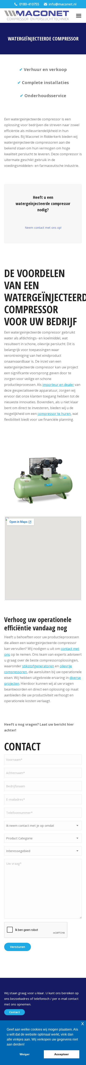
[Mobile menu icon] (78, 16)
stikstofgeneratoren (38, 666)
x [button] (82, 1023)
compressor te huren (54, 413)
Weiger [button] (24, 1054)
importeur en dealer (58, 384)
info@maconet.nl (62, 4)
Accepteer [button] (61, 1054)
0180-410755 (29, 4)
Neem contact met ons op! (43, 228)
